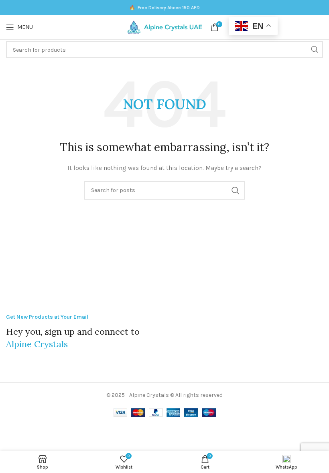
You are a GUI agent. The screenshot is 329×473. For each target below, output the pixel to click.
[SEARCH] (314, 49)
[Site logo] (164, 26)
